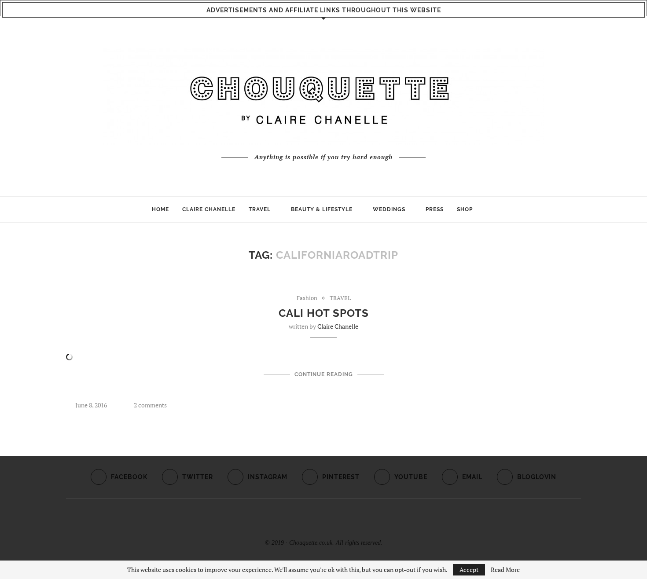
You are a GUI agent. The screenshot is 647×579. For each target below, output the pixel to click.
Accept (469, 569)
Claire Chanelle (337, 326)
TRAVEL (260, 209)
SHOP (465, 209)
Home (160, 209)
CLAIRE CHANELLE (208, 209)
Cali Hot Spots (324, 313)
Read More (505, 570)
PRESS (435, 209)
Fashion (307, 298)
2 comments (150, 405)
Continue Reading (323, 374)
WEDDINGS (389, 209)
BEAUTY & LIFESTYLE (322, 209)
